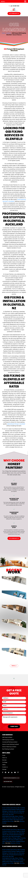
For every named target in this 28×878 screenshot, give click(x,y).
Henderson (14, 818)
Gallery (4, 764)
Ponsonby (8, 818)
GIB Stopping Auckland (8, 739)
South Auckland (6, 807)
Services (4, 760)
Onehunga (11, 816)
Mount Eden (11, 821)
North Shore (14, 807)
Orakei (3, 818)
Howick (21, 819)
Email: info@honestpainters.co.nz (11, 777)
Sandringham (5, 816)
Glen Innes (20, 818)
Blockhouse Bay (18, 812)
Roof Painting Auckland (8, 749)
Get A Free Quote (13, 13)
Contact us (5, 767)
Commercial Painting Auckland (9, 742)
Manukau (22, 821)
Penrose (4, 823)
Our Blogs (4, 762)
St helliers (16, 839)
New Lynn (16, 811)
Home (3, 33)
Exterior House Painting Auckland (10, 744)
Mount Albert (9, 819)
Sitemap (4, 769)
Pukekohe (10, 811)
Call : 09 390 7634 (14, 5)
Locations (8, 33)
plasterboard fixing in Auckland (16, 424)
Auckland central (6, 809)
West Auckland (21, 807)
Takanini (4, 812)
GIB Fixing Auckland (7, 737)
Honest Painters (10, 786)
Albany (16, 816)
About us (4, 757)
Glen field (11, 814)
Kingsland (4, 821)
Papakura (18, 809)
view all (14, 665)
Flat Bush (13, 809)
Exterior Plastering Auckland (9, 746)
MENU (3, 1)
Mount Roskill (10, 812)
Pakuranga (16, 819)
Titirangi (21, 816)
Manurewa (21, 811)
